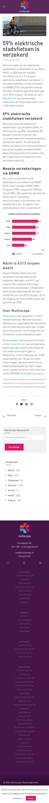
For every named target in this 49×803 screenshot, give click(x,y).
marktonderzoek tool (24, 652)
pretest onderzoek (24, 739)
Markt (11, 495)
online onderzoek (24, 594)
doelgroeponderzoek (24, 689)
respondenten (24, 631)
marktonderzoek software (25, 649)
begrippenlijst (24, 598)
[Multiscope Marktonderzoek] (24, 530)
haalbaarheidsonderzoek (24, 697)
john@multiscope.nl (33, 373)
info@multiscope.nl (24, 552)
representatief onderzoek (24, 754)
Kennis (11, 490)
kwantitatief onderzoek (24, 575)
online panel (24, 627)
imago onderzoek (24, 701)
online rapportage (24, 656)
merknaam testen (24, 716)
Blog (10, 475)
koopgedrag (24, 708)
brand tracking (24, 674)
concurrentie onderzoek (24, 685)
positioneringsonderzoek (24, 731)
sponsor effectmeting (24, 758)
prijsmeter (25, 742)
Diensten (12, 485)
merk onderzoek (24, 712)
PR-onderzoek (24, 735)
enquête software (24, 645)
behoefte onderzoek (24, 670)
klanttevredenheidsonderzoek (24, 704)
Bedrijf (11, 470)
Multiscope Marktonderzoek (24, 782)
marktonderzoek (24, 583)
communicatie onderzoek (24, 678)
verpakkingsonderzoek (24, 761)
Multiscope (9, 315)
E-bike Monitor (17, 343)
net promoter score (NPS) (24, 727)
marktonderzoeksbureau (24, 587)
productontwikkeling (24, 750)
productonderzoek (24, 746)
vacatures (24, 602)
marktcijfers (24, 579)
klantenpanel (24, 623)
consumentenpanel (24, 620)
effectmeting (24, 693)
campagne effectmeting (24, 682)
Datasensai (13, 480)
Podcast (12, 500)
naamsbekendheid (24, 723)
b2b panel (24, 616)
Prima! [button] (31, 798)
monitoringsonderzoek (24, 720)
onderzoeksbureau (24, 591)
